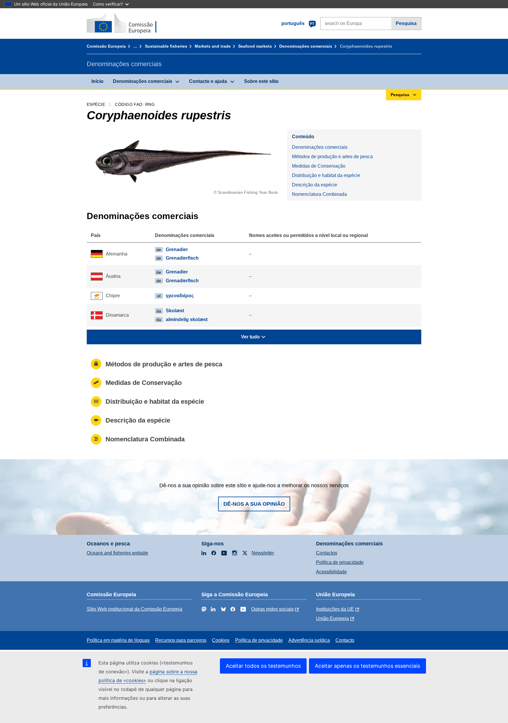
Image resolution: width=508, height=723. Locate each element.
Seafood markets (255, 46)
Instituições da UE (335, 609)
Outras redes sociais (272, 609)
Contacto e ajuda (208, 81)
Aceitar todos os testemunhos (263, 666)
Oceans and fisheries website (117, 552)
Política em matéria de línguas (118, 640)
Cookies (220, 640)
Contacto (344, 640)
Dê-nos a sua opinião (254, 504)
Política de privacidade (340, 562)
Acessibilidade (331, 571)
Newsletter (263, 552)
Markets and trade (213, 46)
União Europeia (332, 618)
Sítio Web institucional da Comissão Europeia (134, 609)
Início (97, 81)
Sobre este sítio (261, 81)
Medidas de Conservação (318, 165)
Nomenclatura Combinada (319, 194)
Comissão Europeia (106, 46)
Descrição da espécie (314, 184)
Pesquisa (406, 23)
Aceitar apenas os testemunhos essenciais (367, 666)
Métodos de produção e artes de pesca (332, 156)
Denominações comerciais (305, 46)
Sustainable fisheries (166, 46)
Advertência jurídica (309, 640)
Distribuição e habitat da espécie (326, 175)
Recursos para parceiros (180, 640)
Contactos (326, 552)
